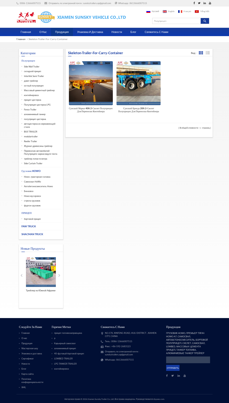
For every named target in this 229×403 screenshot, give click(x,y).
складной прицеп (32, 71)
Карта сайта (27, 374)
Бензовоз (28, 191)
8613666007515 (138, 3)
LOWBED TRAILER (63, 358)
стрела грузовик (32, 200)
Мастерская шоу (29, 348)
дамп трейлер (31, 80)
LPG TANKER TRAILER (65, 363)
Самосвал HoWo (32, 181)
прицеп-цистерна (32, 99)
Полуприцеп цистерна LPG (37, 104)
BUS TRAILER (30, 131)
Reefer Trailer (30, 141)
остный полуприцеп (34, 85)
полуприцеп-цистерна (35, 119)
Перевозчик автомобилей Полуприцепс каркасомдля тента (40, 152)
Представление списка (208, 53)
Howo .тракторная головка (37, 176)
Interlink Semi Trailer (34, 76)
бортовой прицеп (32, 219)
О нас (43, 31)
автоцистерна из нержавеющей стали (39, 125)
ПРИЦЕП (26, 212)
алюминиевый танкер (34, 114)
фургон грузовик (32, 205)
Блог (133, 31)
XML (23, 387)
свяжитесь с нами (156, 31)
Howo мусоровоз (32, 196)
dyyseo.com (159, 399)
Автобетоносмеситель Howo (38, 186)
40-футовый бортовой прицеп (69, 353)
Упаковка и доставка (90, 31)
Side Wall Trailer (31, 66)
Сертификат (27, 358)
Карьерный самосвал (65, 343)
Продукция (62, 31)
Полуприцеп (28, 60)
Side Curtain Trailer (33, 163)
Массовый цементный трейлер (39, 90)
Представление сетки (201, 53)
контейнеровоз (31, 95)
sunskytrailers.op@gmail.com (97, 3)
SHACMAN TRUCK (32, 234)
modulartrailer (31, 136)
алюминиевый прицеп (65, 348)
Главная (26, 31)
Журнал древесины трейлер (38, 146)
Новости (116, 31)
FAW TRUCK (28, 226)
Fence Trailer (30, 109)
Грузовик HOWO (31, 170)
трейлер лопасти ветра (35, 158)
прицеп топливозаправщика (68, 333)
